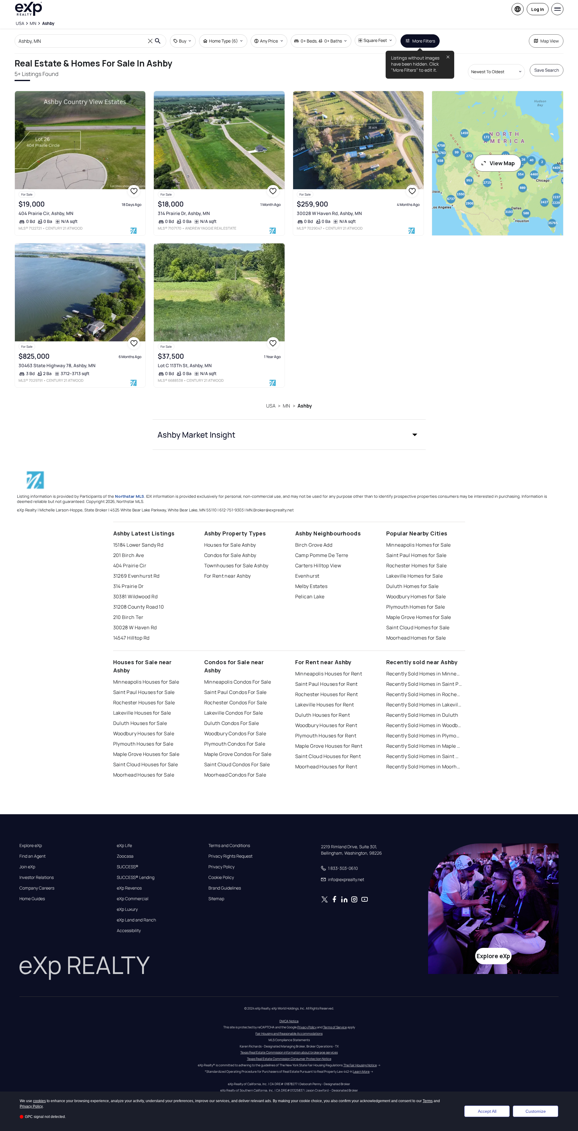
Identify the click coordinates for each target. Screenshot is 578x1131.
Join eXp (27, 867)
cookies (39, 1101)
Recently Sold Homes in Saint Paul (424, 684)
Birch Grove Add (314, 545)
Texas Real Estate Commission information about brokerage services (289, 1052)
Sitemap (216, 899)
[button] (289, 434)
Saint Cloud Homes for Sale (418, 627)
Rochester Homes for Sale (416, 565)
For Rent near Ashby (227, 575)
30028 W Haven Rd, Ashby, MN (329, 213)
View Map (502, 163)
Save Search (546, 70)
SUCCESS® (127, 867)
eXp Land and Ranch (136, 920)
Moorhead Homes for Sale (416, 637)
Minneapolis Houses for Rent (328, 673)
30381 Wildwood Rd (135, 596)
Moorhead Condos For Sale (235, 774)
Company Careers (36, 888)
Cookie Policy (221, 877)
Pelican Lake (310, 596)
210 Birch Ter (128, 617)
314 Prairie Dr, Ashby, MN (184, 213)
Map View (549, 41)
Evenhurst (307, 575)
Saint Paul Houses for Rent (326, 684)
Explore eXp (30, 845)
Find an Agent (32, 856)
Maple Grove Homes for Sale (418, 617)
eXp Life (124, 845)
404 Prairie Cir (130, 565)
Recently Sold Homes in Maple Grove (424, 746)
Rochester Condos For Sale (235, 702)
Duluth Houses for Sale (140, 723)
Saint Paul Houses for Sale (144, 692)
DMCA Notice (289, 1021)
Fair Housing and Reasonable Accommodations (289, 1033)
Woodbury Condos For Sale (235, 733)
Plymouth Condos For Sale (234, 743)
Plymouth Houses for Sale (143, 743)
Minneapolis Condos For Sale (237, 681)
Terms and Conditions (229, 845)
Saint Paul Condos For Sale (235, 692)
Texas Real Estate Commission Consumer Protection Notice (289, 1059)
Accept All (487, 1111)
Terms (428, 1101)
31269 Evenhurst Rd (136, 575)
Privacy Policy (221, 867)
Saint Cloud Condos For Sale (237, 764)
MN (286, 405)
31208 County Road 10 (138, 606)
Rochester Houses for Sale (144, 702)
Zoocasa (125, 856)
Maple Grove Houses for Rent (329, 746)
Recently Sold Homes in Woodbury (424, 725)
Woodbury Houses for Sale (143, 733)
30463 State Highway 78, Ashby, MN (57, 365)
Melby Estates (311, 586)
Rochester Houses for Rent (326, 694)
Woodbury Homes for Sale (416, 596)
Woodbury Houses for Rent (326, 725)
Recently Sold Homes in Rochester (424, 694)
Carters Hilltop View (318, 565)
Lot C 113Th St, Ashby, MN (185, 365)
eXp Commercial (132, 899)
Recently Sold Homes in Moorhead (424, 766)
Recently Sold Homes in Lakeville (424, 704)
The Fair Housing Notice (360, 1065)
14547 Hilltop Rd (131, 637)
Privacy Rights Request (230, 856)
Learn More (361, 1071)
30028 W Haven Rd (135, 627)
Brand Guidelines (224, 888)
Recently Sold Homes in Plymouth (424, 735)
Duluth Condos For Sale (231, 723)
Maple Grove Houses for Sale (146, 754)
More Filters (423, 41)
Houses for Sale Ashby (230, 545)
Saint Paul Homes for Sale (416, 555)
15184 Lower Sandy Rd (138, 545)
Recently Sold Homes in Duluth (422, 715)
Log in (537, 9)
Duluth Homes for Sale (412, 586)
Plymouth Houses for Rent (326, 735)
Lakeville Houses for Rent (324, 704)
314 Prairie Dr (128, 586)
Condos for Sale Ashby (230, 555)
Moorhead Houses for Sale (143, 774)
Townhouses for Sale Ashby (236, 565)
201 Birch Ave (128, 555)
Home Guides (32, 899)
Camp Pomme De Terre (321, 555)
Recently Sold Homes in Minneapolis (424, 673)
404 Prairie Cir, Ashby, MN (46, 213)
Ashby (305, 405)
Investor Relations (36, 877)
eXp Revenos (129, 888)
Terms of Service (335, 1027)
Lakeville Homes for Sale (414, 575)
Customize (536, 1111)
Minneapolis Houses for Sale (146, 681)
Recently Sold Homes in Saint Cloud (424, 756)
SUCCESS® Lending (135, 877)
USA (270, 405)
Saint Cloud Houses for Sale (145, 764)
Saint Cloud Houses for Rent (328, 756)
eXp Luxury (127, 909)
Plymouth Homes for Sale (415, 606)
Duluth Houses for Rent (322, 715)
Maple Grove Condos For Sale (238, 754)
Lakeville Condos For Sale (233, 712)
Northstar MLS (129, 496)
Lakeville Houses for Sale (142, 712)
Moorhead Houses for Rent (326, 766)
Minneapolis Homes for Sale (418, 545)
